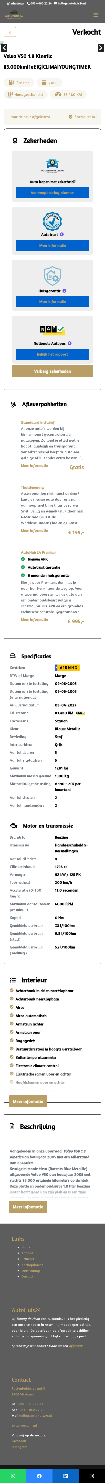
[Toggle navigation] (95, 15)
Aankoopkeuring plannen (52, 192)
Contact (27, 1276)
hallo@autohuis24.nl (35, 1415)
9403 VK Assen (23, 1394)
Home (25, 1247)
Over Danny (30, 1270)
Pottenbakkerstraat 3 (28, 1388)
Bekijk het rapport (52, 354)
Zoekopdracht (32, 1265)
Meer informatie (52, 245)
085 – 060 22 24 (29, 1404)
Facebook (19, 1441)
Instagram (20, 1447)
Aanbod (27, 1253)
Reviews (27, 1259)
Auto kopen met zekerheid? (52, 181)
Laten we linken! (25, 1425)
